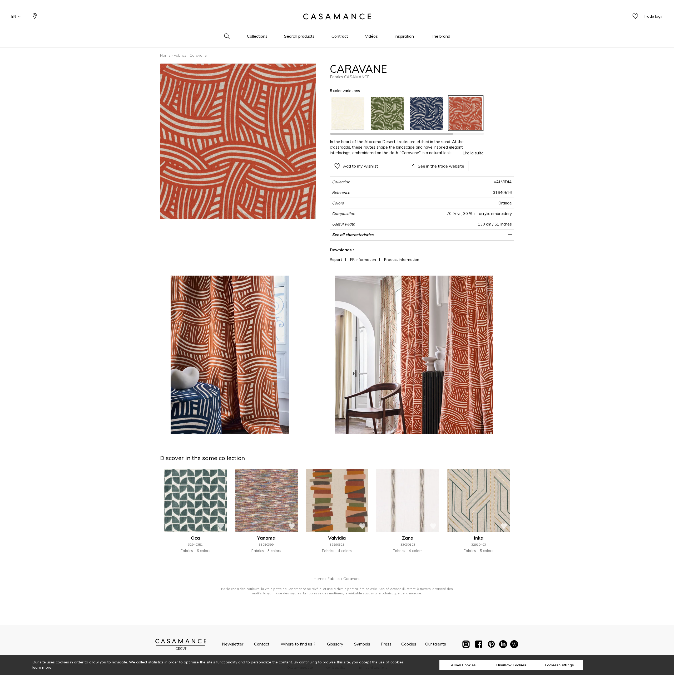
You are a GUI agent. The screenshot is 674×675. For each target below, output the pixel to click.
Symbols (362, 644)
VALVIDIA (503, 181)
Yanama (266, 538)
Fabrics (180, 55)
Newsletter (232, 644)
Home (165, 55)
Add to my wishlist (360, 166)
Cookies (408, 644)
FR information (363, 259)
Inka (478, 538)
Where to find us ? (298, 644)
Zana (407, 538)
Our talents (435, 644)
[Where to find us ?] (35, 16)
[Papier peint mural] (514, 645)
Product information (401, 259)
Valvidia (337, 538)
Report (336, 259)
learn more (41, 667)
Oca (195, 538)
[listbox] (403, 113)
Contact (261, 644)
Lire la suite (473, 152)
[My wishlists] (635, 16)
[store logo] (337, 16)
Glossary (335, 644)
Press (386, 644)
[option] (347, 113)
